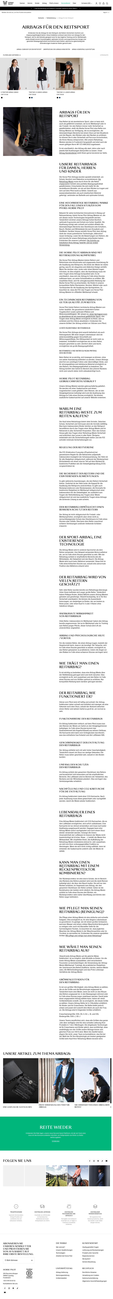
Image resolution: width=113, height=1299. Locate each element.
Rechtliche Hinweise (89, 1271)
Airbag (44, 3)
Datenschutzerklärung (90, 1277)
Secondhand (65, 3)
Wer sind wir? (60, 1246)
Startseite (41, 18)
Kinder (37, 3)
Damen (22, 3)
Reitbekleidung (51, 18)
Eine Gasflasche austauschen (17, 1106)
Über (74, 3)
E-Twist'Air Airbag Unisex (9, 92)
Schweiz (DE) (85, 3)
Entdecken (55, 1140)
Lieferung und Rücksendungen (93, 1249)
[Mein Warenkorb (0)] (103, 3)
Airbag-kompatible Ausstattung (83, 49)
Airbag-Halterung (62, 1271)
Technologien (60, 1252)
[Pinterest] (98, 1160)
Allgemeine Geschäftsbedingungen (94, 1280)
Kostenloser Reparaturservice (95, 1211)
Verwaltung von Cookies (90, 1274)
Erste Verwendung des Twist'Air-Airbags (53, 1105)
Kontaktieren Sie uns (10, 1282)
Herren (29, 3)
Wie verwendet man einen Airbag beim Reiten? (90, 1105)
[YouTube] (106, 1160)
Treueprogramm (16, 1211)
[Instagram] (94, 1160)
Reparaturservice (88, 1255)
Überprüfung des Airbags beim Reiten (56, 49)
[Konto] (96, 3)
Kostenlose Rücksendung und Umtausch (68, 1212)
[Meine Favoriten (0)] (100, 3)
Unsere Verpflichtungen (64, 1249)
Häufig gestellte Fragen (90, 1246)
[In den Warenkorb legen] (26, 88)
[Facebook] (89, 1160)
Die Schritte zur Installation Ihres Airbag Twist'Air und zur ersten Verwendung (79, 243)
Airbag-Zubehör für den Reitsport (29, 49)
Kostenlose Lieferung (42, 1211)
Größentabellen (61, 1277)
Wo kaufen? (86, 1258)
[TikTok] (102, 1160)
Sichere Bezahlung (88, 1261)
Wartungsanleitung (62, 1274)
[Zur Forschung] (107, 3)
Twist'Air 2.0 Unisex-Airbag (38, 92)
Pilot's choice (53, 3)
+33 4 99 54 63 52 (9, 1280)
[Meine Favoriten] (26, 59)
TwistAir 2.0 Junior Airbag (66, 92)
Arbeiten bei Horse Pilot (64, 1255)
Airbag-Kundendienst (68, 153)
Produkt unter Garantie (90, 1252)
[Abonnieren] (31, 1259)
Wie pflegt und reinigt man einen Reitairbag (83, 936)
